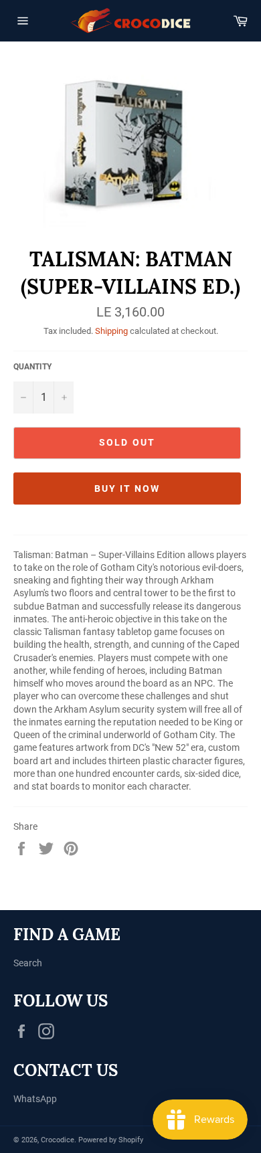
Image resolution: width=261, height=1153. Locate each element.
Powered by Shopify (110, 1140)
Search (27, 963)
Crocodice (57, 1140)
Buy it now (127, 488)
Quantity (32, 366)
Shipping (111, 331)
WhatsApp (35, 1098)
